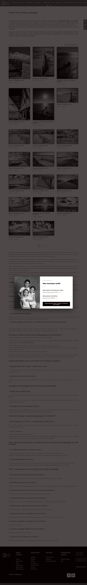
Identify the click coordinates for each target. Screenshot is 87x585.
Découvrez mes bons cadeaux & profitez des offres (56, 304)
